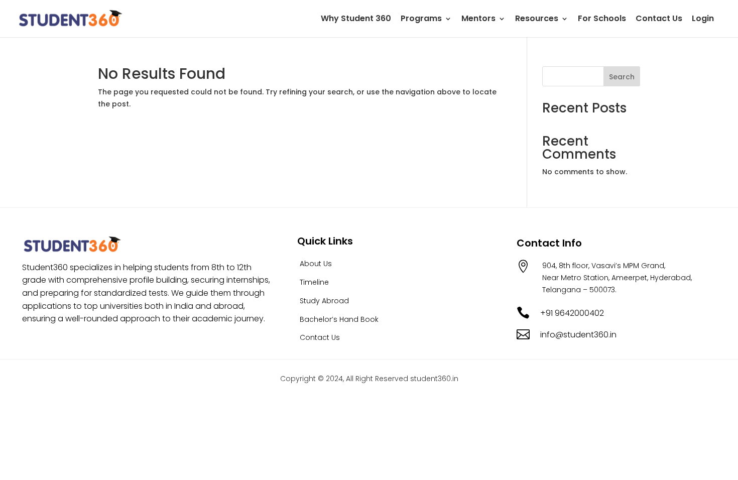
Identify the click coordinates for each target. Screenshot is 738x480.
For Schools (602, 19)
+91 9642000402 (572, 313)
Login (703, 19)
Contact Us (659, 19)
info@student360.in (578, 334)
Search (622, 77)
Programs (421, 19)
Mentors (478, 19)
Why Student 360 (356, 19)
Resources (536, 19)
